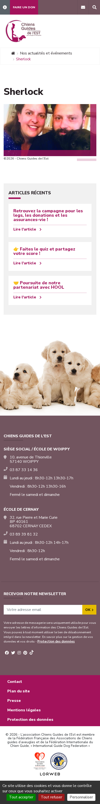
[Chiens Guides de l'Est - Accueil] (23, 31)
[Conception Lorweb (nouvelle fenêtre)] (50, 774)
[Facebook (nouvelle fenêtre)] (7, 653)
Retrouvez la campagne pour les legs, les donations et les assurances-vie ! (48, 215)
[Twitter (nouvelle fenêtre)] (13, 653)
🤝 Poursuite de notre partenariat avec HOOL (38, 285)
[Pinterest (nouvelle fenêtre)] (25, 653)
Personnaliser (81, 797)
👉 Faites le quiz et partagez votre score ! (44, 251)
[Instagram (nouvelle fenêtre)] (19, 653)
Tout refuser (51, 797)
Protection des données (56, 641)
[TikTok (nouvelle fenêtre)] (31, 653)
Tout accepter (21, 797)
